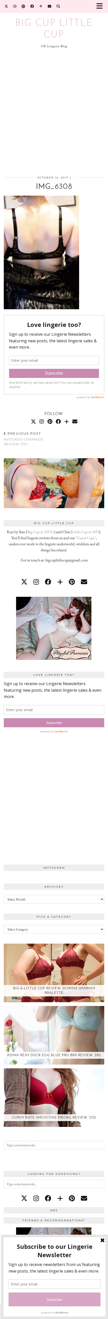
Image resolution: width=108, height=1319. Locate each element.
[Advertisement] (54, 113)
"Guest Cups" (86, 537)
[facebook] (48, 582)
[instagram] (36, 582)
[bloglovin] (60, 582)
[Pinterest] (23, 6)
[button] (101, 6)
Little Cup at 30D (85, 531)
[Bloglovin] (41, 6)
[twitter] (24, 582)
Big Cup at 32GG (40, 531)
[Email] (49, 6)
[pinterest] (72, 582)
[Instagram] (15, 6)
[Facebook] (32, 6)
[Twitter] (6, 6)
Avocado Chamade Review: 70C (23, 438)
